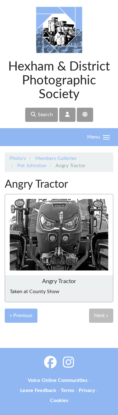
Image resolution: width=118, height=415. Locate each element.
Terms (67, 390)
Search (45, 114)
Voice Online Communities (57, 380)
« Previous (21, 315)
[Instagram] (68, 363)
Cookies (59, 400)
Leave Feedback (38, 390)
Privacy (87, 390)
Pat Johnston (32, 165)
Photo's (17, 158)
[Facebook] (50, 363)
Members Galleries (55, 158)
